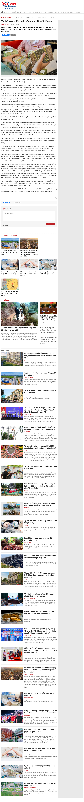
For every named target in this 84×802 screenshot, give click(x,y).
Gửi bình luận (50, 224)
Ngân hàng (36, 17)
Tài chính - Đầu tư (27, 17)
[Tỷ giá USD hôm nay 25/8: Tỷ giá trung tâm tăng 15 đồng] (12, 526)
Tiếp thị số (26, 507)
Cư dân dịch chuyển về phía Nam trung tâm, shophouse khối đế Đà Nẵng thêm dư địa (40, 356)
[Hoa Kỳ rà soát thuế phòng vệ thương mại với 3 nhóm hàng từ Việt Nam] (12, 561)
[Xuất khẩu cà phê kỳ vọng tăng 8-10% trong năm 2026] (12, 543)
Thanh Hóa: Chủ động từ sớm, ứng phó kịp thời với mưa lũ (18, 329)
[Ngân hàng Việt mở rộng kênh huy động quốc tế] (48, 264)
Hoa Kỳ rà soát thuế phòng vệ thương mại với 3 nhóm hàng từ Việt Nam (40, 557)
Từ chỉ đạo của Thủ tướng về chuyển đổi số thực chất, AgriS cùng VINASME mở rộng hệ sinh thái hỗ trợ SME (39, 410)
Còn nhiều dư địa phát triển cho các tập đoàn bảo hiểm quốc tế (28, 273)
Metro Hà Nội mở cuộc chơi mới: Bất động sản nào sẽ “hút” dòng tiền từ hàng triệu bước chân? (29, 253)
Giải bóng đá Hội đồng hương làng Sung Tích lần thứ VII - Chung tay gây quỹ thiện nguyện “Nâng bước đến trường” (40, 631)
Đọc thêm (5, 350)
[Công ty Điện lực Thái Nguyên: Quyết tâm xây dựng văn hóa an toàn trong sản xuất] (12, 433)
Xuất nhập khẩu (28, 542)
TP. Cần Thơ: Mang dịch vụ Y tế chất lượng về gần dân (40, 467)
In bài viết (14, 34)
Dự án (25, 360)
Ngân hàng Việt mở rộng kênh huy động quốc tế (46, 273)
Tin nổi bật (5, 300)
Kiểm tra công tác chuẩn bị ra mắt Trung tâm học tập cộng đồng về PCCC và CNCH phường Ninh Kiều (40, 650)
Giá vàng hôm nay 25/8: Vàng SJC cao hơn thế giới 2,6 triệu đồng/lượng (39, 612)
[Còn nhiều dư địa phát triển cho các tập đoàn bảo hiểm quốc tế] (29, 264)
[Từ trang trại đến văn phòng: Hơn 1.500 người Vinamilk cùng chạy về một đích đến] (12, 451)
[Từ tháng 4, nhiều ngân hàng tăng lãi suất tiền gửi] (29, 57)
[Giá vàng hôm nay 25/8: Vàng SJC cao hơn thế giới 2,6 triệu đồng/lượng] (12, 617)
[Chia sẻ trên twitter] (15, 202)
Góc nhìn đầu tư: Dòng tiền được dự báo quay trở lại (9, 273)
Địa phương (27, 431)
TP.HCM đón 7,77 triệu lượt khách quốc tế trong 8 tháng (40, 391)
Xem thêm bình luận (5, 230)
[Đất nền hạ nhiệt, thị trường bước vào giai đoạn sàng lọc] (12, 789)
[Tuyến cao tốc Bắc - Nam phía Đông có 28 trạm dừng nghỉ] (10, 243)
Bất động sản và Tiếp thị (30, 787)
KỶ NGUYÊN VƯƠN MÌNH (29, 598)
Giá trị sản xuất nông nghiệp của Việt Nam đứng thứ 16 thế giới (9, 293)
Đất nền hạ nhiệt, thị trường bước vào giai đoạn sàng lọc (40, 784)
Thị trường (27, 615)
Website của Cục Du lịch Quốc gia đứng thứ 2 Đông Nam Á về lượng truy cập (39, 504)
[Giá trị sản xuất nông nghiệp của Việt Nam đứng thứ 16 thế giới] (10, 284)
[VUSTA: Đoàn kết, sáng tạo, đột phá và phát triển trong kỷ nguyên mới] (12, 599)
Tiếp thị (5, 12)
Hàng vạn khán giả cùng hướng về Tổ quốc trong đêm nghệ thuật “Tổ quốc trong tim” (40, 712)
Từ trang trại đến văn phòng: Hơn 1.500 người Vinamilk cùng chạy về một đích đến (40, 447)
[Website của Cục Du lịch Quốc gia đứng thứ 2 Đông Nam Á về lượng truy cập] (12, 509)
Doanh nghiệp (27, 414)
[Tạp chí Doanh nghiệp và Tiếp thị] (8, 4)
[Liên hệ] (20, 202)
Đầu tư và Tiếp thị (7, 18)
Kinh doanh (19, 17)
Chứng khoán (43, 17)
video (62, 12)
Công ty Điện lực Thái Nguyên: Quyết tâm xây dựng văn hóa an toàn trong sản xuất (40, 428)
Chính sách (51, 17)
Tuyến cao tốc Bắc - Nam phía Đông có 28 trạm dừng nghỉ (9, 252)
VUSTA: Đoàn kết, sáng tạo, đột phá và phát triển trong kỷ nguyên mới (39, 595)
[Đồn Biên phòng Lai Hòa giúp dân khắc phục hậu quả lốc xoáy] (12, 735)
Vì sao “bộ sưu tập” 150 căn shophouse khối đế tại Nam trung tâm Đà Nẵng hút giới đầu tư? (39, 575)
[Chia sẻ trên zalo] (17, 202)
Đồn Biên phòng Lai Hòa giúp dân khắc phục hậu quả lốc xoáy (39, 731)
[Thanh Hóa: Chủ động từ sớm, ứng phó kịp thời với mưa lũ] (19, 314)
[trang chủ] (2, 12)
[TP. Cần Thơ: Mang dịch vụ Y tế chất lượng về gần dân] (12, 472)
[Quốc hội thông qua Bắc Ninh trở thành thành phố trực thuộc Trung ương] (48, 308)
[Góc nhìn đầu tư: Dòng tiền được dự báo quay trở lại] (10, 264)
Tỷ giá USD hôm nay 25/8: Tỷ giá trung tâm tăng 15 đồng (40, 522)
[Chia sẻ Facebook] (6, 35)
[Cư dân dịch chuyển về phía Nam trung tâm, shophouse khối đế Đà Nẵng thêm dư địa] (12, 359)
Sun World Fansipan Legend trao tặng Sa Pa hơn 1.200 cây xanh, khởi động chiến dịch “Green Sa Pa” (40, 486)
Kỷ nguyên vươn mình (75, 12)
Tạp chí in (66, 12)
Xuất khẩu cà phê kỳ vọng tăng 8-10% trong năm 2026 (38, 539)
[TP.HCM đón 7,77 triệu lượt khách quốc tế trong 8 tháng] (12, 396)
